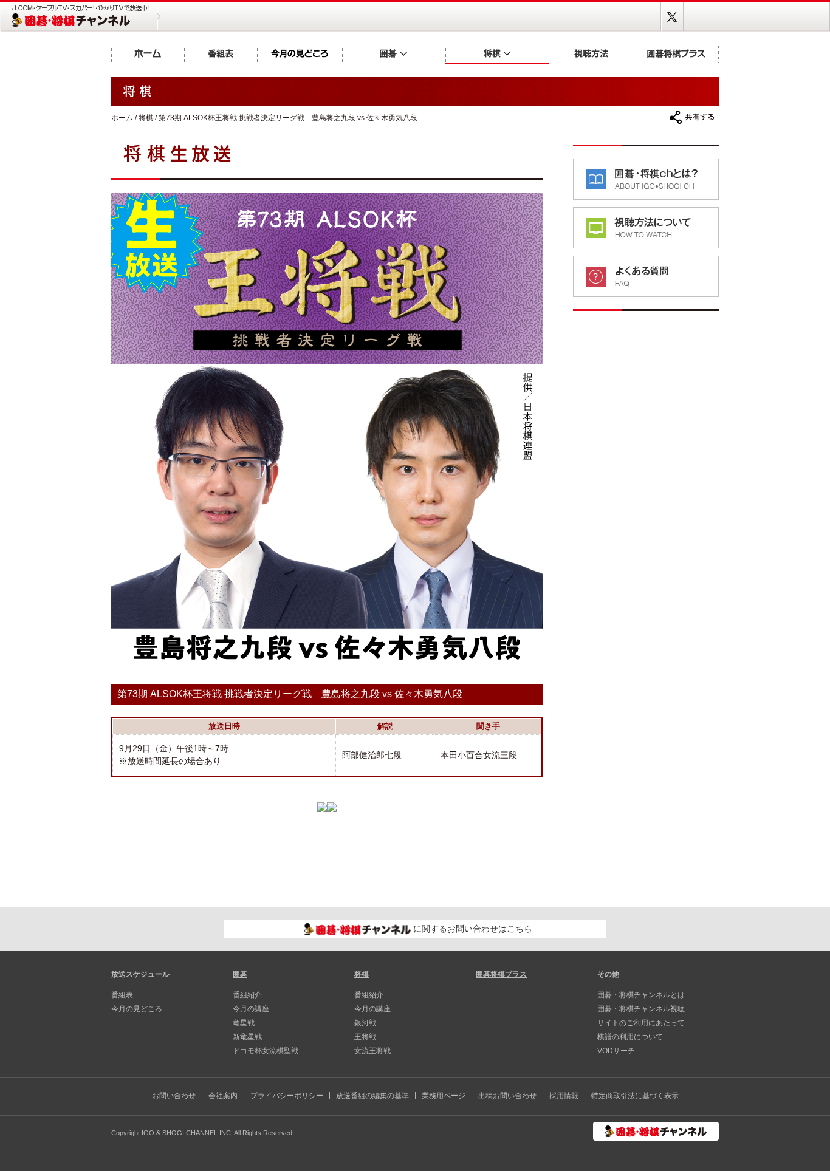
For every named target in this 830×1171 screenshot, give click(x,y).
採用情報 (563, 1095)
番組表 (220, 53)
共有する (692, 117)
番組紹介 (247, 995)
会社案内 (223, 1095)
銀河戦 (365, 1023)
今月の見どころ (299, 53)
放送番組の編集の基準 (372, 1095)
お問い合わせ (174, 1095)
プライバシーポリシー (286, 1095)
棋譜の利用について (630, 1037)
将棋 (497, 53)
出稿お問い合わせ (507, 1095)
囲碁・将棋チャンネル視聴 (641, 1009)
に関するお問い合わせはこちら (471, 929)
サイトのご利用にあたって (641, 1023)
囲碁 (393, 53)
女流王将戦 (372, 1050)
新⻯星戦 (247, 1037)
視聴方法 (591, 53)
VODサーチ (616, 1050)
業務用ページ (443, 1095)
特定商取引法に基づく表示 (635, 1095)
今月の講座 (251, 1009)
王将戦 (365, 1037)
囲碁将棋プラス (676, 53)
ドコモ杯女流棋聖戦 (265, 1050)
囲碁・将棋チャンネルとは (641, 995)
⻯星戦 (244, 1023)
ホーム (147, 53)
